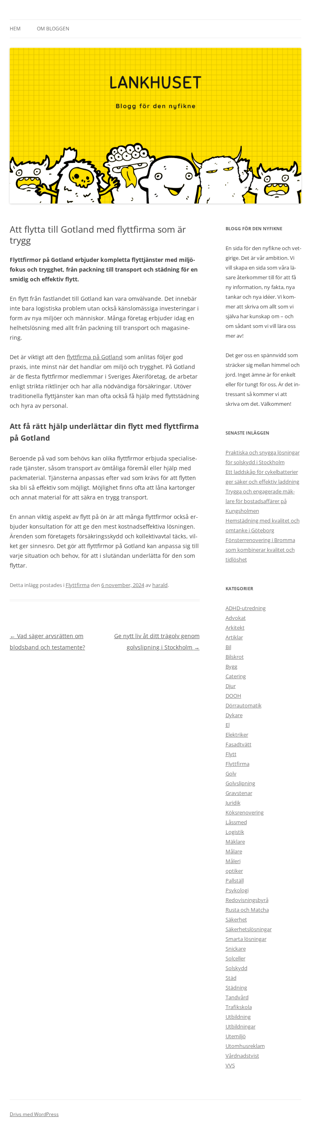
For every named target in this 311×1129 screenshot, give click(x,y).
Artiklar (234, 637)
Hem (15, 28)
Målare (234, 851)
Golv (231, 773)
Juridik (233, 802)
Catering (236, 676)
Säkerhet (236, 919)
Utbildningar (241, 1026)
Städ (231, 977)
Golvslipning (240, 783)
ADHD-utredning (246, 608)
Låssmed (236, 822)
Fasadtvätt (238, 744)
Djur (231, 686)
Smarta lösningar (246, 939)
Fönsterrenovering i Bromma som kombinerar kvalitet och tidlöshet (260, 549)
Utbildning (238, 1016)
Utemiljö (236, 1036)
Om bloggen (53, 28)
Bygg (231, 666)
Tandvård (237, 997)
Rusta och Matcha (247, 909)
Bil (228, 647)
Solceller (235, 958)
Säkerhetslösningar (249, 929)
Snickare (236, 948)
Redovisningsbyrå (247, 900)
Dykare (234, 715)
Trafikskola (239, 1007)
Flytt (231, 754)
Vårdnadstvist (242, 1055)
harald (160, 585)
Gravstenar (239, 793)
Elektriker (237, 734)
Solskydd (236, 968)
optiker (234, 870)
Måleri (233, 861)
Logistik (235, 832)
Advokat (236, 617)
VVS (230, 1065)
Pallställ (235, 880)
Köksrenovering (245, 812)
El (228, 724)
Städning (236, 987)
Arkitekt (235, 627)
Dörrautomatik (244, 705)
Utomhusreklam (245, 1046)
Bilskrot (235, 656)
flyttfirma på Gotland (95, 357)
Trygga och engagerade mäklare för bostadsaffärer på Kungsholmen (260, 501)
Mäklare (235, 841)
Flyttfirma (77, 585)
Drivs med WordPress (34, 1114)
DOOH (233, 695)
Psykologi (237, 890)
